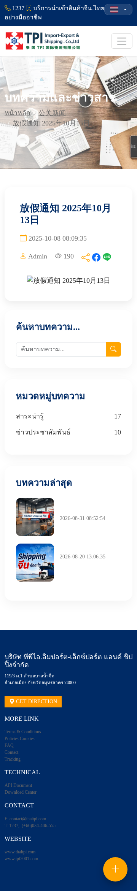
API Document (18, 785)
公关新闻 (52, 113)
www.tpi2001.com (21, 858)
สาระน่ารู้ (30, 416)
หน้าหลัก (17, 113)
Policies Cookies (20, 738)
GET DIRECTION (35, 701)
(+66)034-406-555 (39, 825)
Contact (11, 752)
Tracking (13, 759)
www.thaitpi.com (20, 852)
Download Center (21, 792)
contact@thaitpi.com (28, 818)
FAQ (9, 745)
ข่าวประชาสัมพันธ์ (43, 432)
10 (117, 432)
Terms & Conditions (23, 731)
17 (117, 416)
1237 (13, 825)
